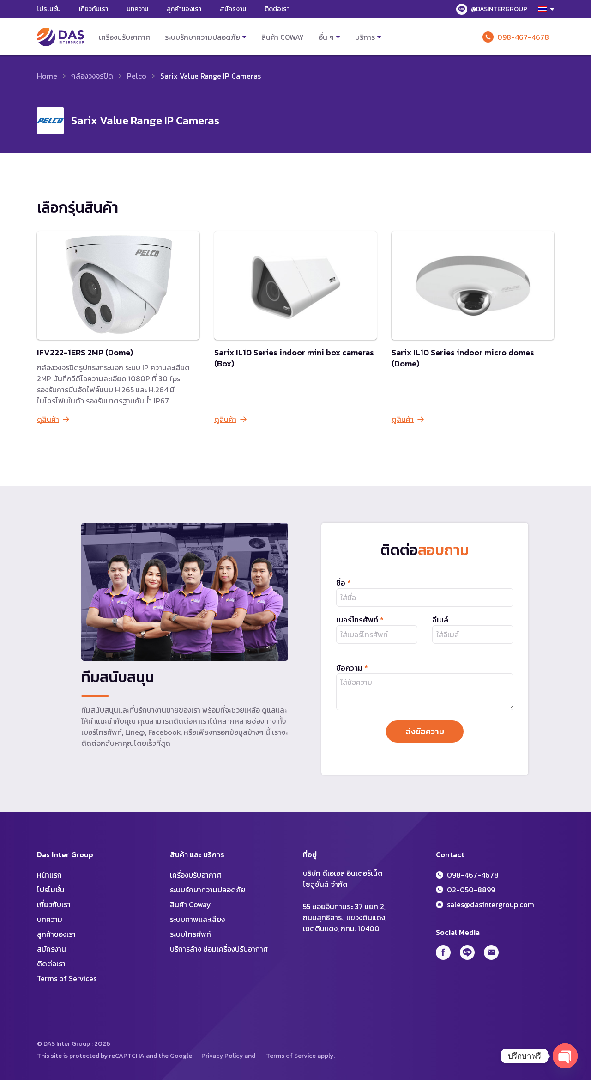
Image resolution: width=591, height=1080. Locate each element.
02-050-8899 (471, 889)
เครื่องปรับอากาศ (124, 37)
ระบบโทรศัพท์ (190, 934)
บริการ (365, 37)
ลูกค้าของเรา (184, 9)
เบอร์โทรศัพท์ (360, 619)
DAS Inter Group (60, 36)
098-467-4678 (523, 37)
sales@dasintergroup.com (490, 904)
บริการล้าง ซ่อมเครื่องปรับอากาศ (219, 948)
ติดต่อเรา (277, 9)
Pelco (136, 75)
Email (491, 952)
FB (443, 952)
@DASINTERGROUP (499, 9)
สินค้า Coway (282, 37)
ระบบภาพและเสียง (197, 919)
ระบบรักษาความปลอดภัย (202, 37)
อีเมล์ (440, 619)
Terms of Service (291, 1056)
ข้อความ (352, 667)
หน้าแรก (49, 874)
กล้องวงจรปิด (92, 75)
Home (47, 75)
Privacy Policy (222, 1056)
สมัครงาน (233, 9)
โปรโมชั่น (48, 9)
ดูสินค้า (48, 419)
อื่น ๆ (326, 37)
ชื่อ (343, 582)
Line (467, 952)
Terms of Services (66, 978)
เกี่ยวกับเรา (93, 9)
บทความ (137, 9)
